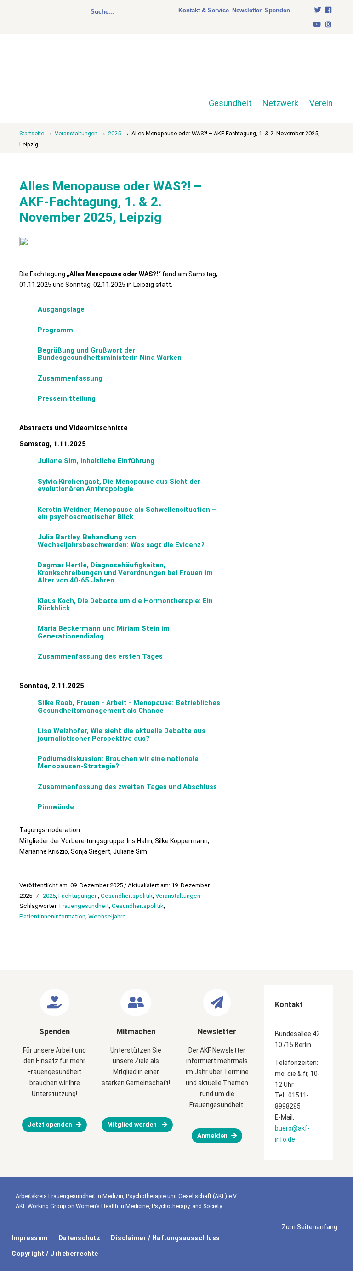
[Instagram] (328, 24)
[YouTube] (318, 24)
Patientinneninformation (52, 916)
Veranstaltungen (76, 133)
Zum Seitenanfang (309, 1227)
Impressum (29, 1238)
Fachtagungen (78, 895)
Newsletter (247, 10)
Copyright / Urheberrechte (54, 1253)
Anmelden (212, 1135)
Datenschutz (79, 1238)
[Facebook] (328, 10)
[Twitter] (318, 10)
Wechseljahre (107, 916)
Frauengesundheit (84, 905)
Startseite (31, 133)
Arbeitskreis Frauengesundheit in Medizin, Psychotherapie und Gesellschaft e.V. (85, 73)
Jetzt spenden (50, 1124)
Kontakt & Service (203, 10)
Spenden (277, 10)
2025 (114, 133)
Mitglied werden (132, 1124)
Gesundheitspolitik (127, 895)
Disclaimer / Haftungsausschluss (165, 1238)
